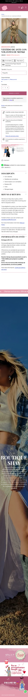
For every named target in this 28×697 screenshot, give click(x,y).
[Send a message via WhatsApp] (25, 691)
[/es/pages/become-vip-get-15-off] (14, 655)
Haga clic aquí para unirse (12, 136)
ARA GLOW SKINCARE (8, 695)
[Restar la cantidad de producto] (2, 87)
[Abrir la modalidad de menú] (25, 7)
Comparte (6, 160)
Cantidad (4, 84)
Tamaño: (6, 69)
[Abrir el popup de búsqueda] (19, 7)
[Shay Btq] (4, 7)
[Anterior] (2, 2)
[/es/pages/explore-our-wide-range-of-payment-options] (14, 669)
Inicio (2, 14)
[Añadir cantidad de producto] (7, 87)
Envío (3, 105)
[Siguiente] (25, 2)
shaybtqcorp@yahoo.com (8, 219)
